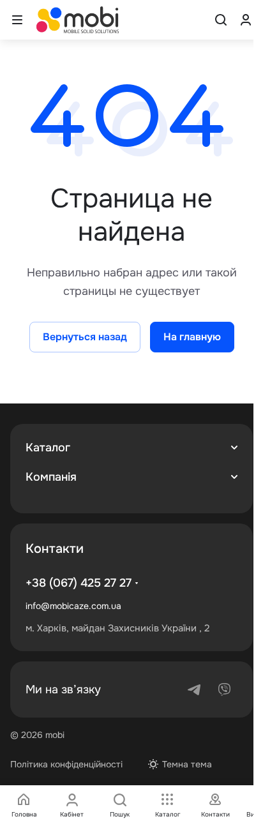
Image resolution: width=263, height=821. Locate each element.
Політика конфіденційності (66, 764)
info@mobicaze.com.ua (73, 606)
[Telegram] (194, 689)
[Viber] (224, 689)
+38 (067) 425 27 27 (79, 583)
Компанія (51, 477)
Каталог (48, 448)
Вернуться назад (85, 336)
